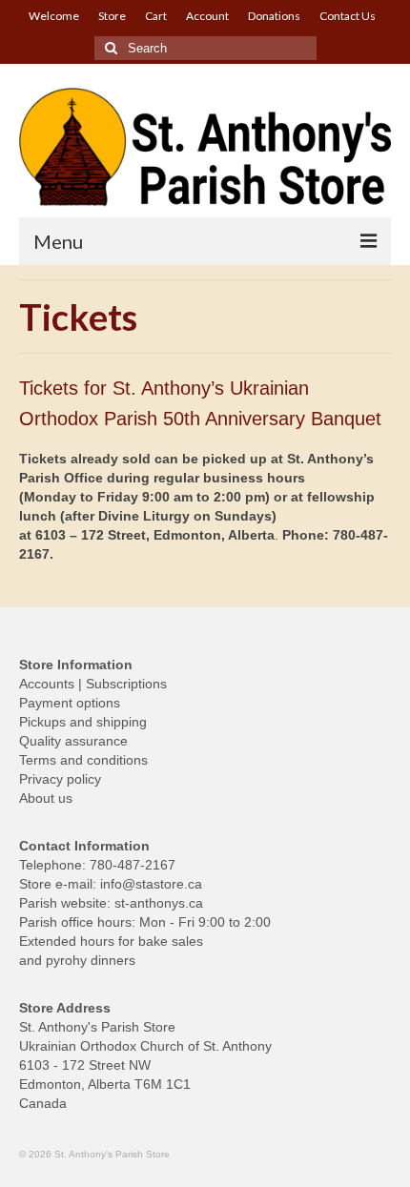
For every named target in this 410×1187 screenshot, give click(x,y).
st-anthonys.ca (158, 903)
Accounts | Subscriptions (93, 683)
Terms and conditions (83, 759)
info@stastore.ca (151, 883)
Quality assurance (73, 740)
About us (45, 798)
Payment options (69, 702)
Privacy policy (60, 779)
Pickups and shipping (83, 721)
